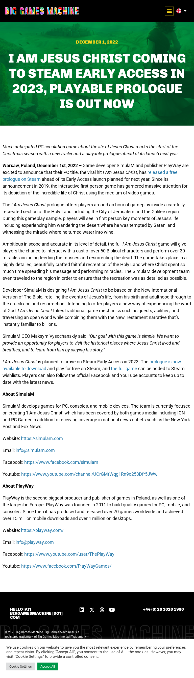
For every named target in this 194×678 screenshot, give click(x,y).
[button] (169, 11)
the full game (124, 368)
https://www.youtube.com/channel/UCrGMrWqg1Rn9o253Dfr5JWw (89, 474)
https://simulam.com (42, 438)
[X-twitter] (91, 609)
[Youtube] (112, 609)
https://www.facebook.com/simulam (61, 462)
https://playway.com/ (42, 530)
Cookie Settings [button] (20, 666)
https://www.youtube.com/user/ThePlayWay (69, 554)
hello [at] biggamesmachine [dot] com (36, 613)
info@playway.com (35, 542)
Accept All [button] (47, 666)
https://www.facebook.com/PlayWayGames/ (66, 566)
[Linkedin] (81, 609)
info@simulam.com (35, 450)
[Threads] (102, 609)
